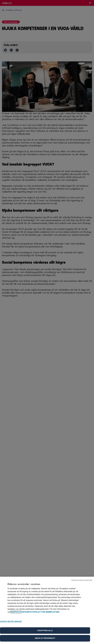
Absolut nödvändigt (45, 638)
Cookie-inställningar (11, 621)
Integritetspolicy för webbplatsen (40, 612)
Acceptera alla (45, 630)
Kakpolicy (16, 612)
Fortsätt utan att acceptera (81, 580)
